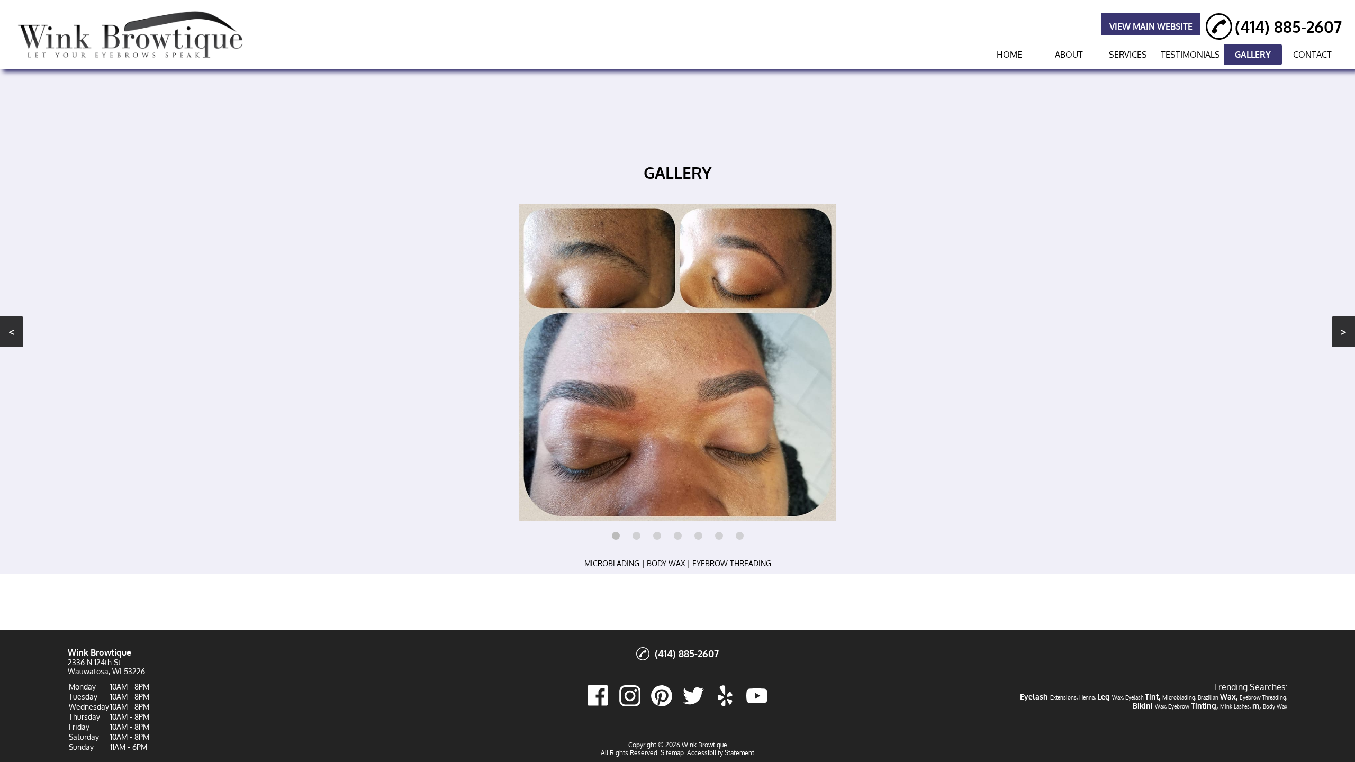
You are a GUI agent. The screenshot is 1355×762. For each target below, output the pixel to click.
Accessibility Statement (720, 753)
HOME (1009, 54)
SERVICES (1128, 54)
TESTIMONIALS (1190, 54)
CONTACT (1312, 54)
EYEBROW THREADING (731, 563)
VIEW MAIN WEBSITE (1151, 26)
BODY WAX (666, 563)
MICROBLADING (611, 563)
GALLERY (1253, 54)
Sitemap (672, 753)
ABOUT (1069, 54)
